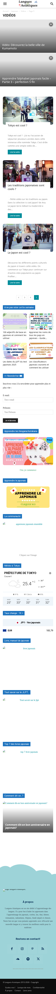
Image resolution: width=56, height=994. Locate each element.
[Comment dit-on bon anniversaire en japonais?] (28, 817)
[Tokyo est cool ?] (28, 111)
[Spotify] (28, 959)
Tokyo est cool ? (17, 125)
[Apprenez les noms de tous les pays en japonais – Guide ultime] (41, 321)
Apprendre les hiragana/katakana (20, 431)
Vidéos (23, 11)
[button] (4, 4)
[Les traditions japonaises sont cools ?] (28, 174)
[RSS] (42, 949)
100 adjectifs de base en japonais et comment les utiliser (14, 335)
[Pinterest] (32, 949)
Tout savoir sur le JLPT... (16, 692)
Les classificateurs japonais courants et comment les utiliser (39, 364)
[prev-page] (18, 297)
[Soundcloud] (17, 959)
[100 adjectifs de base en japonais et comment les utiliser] (15, 321)
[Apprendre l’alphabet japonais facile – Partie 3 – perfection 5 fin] (28, 69)
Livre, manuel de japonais (16, 640)
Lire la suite (15, 152)
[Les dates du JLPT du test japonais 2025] (15, 351)
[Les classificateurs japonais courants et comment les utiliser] (41, 351)
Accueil (6, 11)
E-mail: (6, 395)
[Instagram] (22, 949)
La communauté (12, 516)
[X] (38, 959)
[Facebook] (11, 949)
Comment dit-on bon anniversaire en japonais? (27, 826)
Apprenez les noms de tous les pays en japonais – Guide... (40, 335)
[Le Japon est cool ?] (28, 238)
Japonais (14, 11)
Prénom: (6, 408)
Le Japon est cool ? (19, 252)
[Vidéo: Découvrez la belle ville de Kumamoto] (28, 36)
